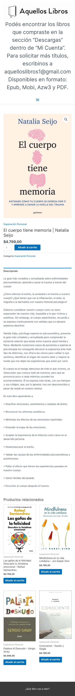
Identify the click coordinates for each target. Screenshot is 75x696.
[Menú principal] (37, 100)
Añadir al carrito (27, 247)
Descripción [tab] (10, 271)
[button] (66, 119)
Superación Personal (15, 224)
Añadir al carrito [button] (14, 580)
